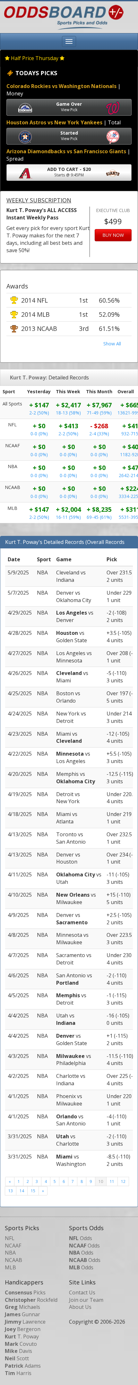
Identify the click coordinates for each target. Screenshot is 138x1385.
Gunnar (22, 1314)
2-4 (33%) (99, 434)
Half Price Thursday (35, 58)
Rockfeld (31, 1299)
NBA (10, 1252)
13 (10, 1191)
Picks (25, 1292)
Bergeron (22, 1329)
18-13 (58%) (68, 413)
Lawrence (25, 1321)
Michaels (22, 1306)
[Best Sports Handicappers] (62, 16)
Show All (112, 344)
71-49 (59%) (99, 413)
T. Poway (22, 1336)
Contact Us (82, 1292)
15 (33, 1191)
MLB (10, 1267)
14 (22, 1191)
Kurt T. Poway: (28, 377)
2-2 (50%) (39, 413)
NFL (9, 1238)
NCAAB (13, 1260)
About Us (80, 1306)
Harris (18, 1373)
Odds (80, 1238)
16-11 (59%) (68, 517)
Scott (17, 1358)
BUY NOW (113, 235)
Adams (23, 1365)
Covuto (21, 1343)
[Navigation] (69, 41)
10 (101, 1181)
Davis (18, 1350)
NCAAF (13, 1245)
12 (123, 1181)
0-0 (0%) (39, 434)
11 (112, 1181)
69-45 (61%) (99, 517)
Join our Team (86, 1299)
